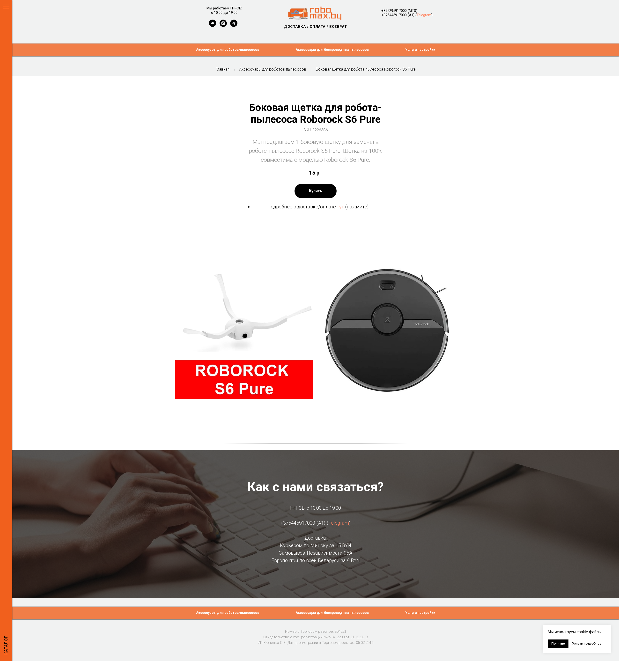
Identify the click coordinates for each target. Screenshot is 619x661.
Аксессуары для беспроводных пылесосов (332, 49)
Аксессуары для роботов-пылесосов (227, 49)
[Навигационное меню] (6, 7)
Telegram (424, 15)
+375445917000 (394, 15)
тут (340, 207)
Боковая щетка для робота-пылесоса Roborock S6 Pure (366, 69)
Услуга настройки (420, 49)
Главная (222, 69)
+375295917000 (394, 10)
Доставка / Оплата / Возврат (315, 26)
